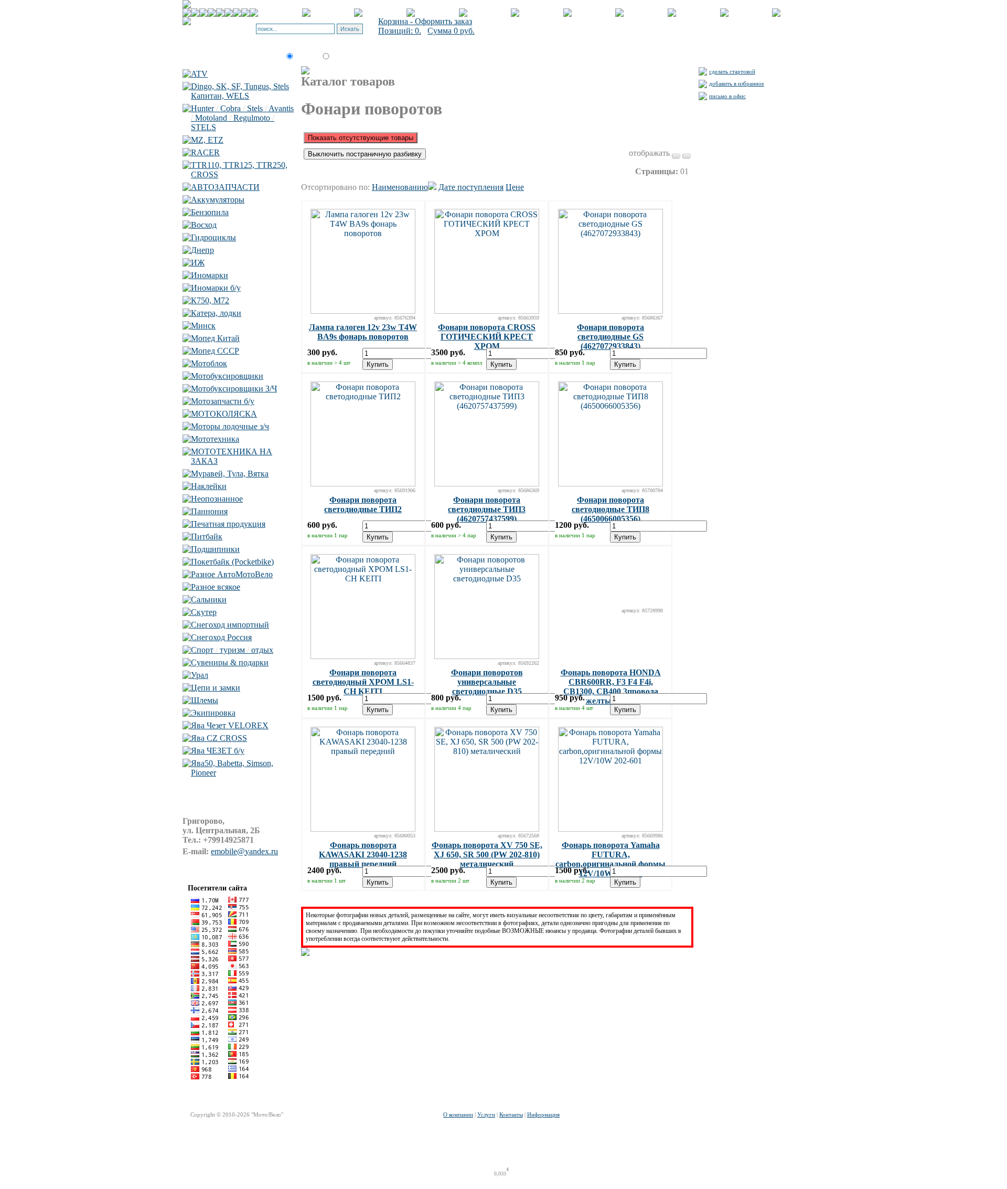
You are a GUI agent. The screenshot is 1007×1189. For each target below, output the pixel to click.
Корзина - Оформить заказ (425, 21)
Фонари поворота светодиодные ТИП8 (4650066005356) (610, 509)
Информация (543, 1114)
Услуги (486, 1114)
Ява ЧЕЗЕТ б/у (217, 750)
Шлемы (204, 700)
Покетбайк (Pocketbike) (232, 561)
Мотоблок (209, 363)
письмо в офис (727, 96)
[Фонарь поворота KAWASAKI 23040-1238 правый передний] (362, 828)
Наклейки (209, 486)
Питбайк (206, 536)
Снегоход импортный (230, 624)
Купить (378, 364)
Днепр (202, 250)
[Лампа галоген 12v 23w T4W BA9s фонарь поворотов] (362, 310)
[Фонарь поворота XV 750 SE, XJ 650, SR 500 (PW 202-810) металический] (486, 828)
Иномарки (209, 275)
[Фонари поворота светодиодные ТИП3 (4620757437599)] (486, 483)
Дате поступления (471, 187)
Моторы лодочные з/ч (230, 426)
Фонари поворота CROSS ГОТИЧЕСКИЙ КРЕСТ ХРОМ (486, 337)
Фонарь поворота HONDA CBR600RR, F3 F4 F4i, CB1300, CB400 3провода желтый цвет (611, 686)
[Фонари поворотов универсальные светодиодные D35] (486, 656)
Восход (204, 224)
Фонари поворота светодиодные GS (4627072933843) (610, 337)
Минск (203, 325)
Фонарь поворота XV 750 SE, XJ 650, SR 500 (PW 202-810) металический (487, 854)
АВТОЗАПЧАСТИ (225, 187)
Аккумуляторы (217, 199)
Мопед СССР (215, 350)
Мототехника (215, 438)
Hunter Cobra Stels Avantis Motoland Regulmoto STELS (242, 118)
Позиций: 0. (399, 30)
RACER (205, 152)
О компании (458, 1114)
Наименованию (400, 187)
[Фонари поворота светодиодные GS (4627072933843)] (610, 310)
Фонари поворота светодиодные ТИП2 (363, 504)
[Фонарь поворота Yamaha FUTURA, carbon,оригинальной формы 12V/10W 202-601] (610, 828)
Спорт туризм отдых (232, 649)
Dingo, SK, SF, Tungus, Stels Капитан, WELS (240, 91)
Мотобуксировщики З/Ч (234, 388)
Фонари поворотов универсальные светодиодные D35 (487, 682)
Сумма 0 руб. (451, 30)
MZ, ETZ (207, 139)
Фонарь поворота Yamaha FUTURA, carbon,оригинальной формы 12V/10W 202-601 (610, 859)
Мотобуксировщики (227, 375)
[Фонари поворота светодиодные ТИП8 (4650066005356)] (610, 483)
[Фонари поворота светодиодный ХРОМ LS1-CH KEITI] (362, 656)
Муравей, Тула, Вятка (230, 473)
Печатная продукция (228, 523)
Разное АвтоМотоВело (232, 574)
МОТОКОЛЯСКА (224, 413)
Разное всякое (215, 586)
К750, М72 (210, 300)
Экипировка (213, 712)
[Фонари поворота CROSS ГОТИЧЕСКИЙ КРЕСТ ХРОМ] (486, 310)
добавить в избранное (736, 83)
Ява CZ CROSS (219, 738)
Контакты (511, 1114)
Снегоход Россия (221, 637)
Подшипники (215, 549)
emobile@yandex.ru (244, 851)
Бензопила (210, 212)
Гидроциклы (213, 237)
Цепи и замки (215, 687)
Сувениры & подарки (230, 662)
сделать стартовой (732, 71)
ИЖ (198, 262)
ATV (199, 73)
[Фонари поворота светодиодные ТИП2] (362, 483)
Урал (199, 675)
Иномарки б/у (216, 287)
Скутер (204, 612)
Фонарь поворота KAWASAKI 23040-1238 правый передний (363, 854)
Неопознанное (217, 498)
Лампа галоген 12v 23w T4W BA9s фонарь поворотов (363, 332)
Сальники (209, 599)
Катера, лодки (216, 313)
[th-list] (676, 155)
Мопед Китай (215, 338)
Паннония (209, 511)
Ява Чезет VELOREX (230, 725)
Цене (515, 187)
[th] (686, 155)
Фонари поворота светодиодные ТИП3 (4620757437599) (487, 509)
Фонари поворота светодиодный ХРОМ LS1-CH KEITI (363, 682)
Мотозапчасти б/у (222, 401)
